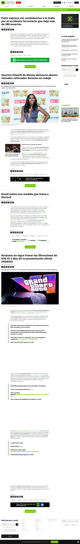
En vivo (18, 2)
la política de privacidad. (69, 72)
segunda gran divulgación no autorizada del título (28, 430)
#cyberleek (23, 394)
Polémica (19, 500)
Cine (30, 174)
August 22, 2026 (28, 342)
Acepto (68, 72)
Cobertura (37, 526)
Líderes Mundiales (25, 530)
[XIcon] (67, 3)
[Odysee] (68, 525)
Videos (23, 525)
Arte (26, 174)
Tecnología (36, 500)
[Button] (51, 2)
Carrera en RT (37, 528)
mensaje (12, 46)
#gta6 (18, 394)
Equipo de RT (71, 6)
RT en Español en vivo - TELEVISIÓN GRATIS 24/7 (67, 26)
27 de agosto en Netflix (37, 375)
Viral (19, 6)
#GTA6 (12, 452)
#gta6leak (30, 394)
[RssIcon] (78, 525)
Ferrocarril (19, 55)
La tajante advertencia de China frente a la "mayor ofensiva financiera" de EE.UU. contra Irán (69, 40)
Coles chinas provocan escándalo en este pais (69, 59)
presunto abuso (28, 153)
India (25, 55)
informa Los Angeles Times (19, 134)
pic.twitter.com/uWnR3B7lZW (28, 339)
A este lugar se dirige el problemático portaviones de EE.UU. (69, 54)
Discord (43, 222)
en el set (45, 153)
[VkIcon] (63, 3)
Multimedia (57, 6)
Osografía (65, 105)
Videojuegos (43, 500)
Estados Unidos (14, 174)
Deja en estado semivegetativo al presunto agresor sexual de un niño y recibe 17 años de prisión (12, 155)
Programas (31, 6)
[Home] (3, 2)
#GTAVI (17, 452)
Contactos (37, 523)
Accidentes (13, 55)
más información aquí (44, 542)
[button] (70, 18)
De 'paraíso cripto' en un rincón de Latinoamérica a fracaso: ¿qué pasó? (69, 46)
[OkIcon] (72, 3)
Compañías (35, 174)
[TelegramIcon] (69, 3)
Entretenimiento (25, 235)
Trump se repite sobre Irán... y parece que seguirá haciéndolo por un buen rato (69, 120)
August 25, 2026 (36, 399)
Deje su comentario (30, 66)
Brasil (12, 235)
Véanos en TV (57, 2)
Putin (29, 55)
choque (27, 37)
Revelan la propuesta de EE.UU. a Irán (69, 50)
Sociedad (21, 174)
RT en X (10, 536)
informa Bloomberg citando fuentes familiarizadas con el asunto (25, 313)
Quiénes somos (38, 521)
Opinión (44, 6)
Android (50, 521)
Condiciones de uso (38, 530)
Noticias (7, 6)
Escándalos (42, 174)
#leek (21, 446)
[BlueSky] (71, 3)
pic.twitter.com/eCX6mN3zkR (29, 452)
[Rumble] (65, 3)
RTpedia (23, 528)
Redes (25, 500)
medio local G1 (43, 213)
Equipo (36, 524)
